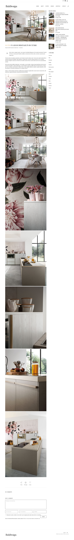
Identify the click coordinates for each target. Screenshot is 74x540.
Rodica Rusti (16, 47)
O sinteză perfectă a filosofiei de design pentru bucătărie (61, 15)
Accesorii (50, 55)
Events (50, 69)
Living (50, 78)
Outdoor (50, 83)
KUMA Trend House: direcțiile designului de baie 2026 (62, 29)
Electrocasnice (51, 67)
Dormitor (50, 64)
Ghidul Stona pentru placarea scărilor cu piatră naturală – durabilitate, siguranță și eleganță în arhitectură (61, 37)
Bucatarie (12, 47)
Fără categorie (51, 71)
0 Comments (21, 47)
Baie (49, 57)
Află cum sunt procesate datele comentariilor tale (31, 518)
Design (50, 62)
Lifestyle (50, 76)
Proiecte (50, 85)
